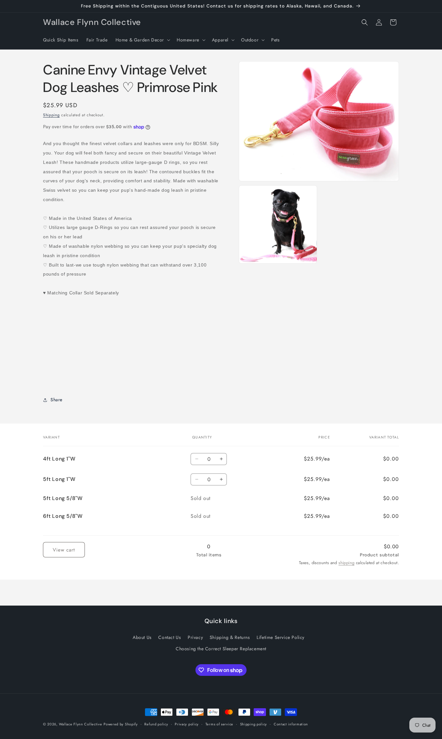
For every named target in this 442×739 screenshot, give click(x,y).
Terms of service (219, 724)
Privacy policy (187, 724)
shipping (346, 563)
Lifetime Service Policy (280, 637)
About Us (142, 637)
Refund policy (156, 724)
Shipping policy (253, 724)
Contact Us (169, 637)
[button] (142, 40)
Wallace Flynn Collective (80, 724)
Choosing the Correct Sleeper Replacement (221, 648)
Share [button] (56, 399)
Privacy (195, 637)
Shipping (51, 115)
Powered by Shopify (121, 724)
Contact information (291, 724)
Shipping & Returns (230, 637)
